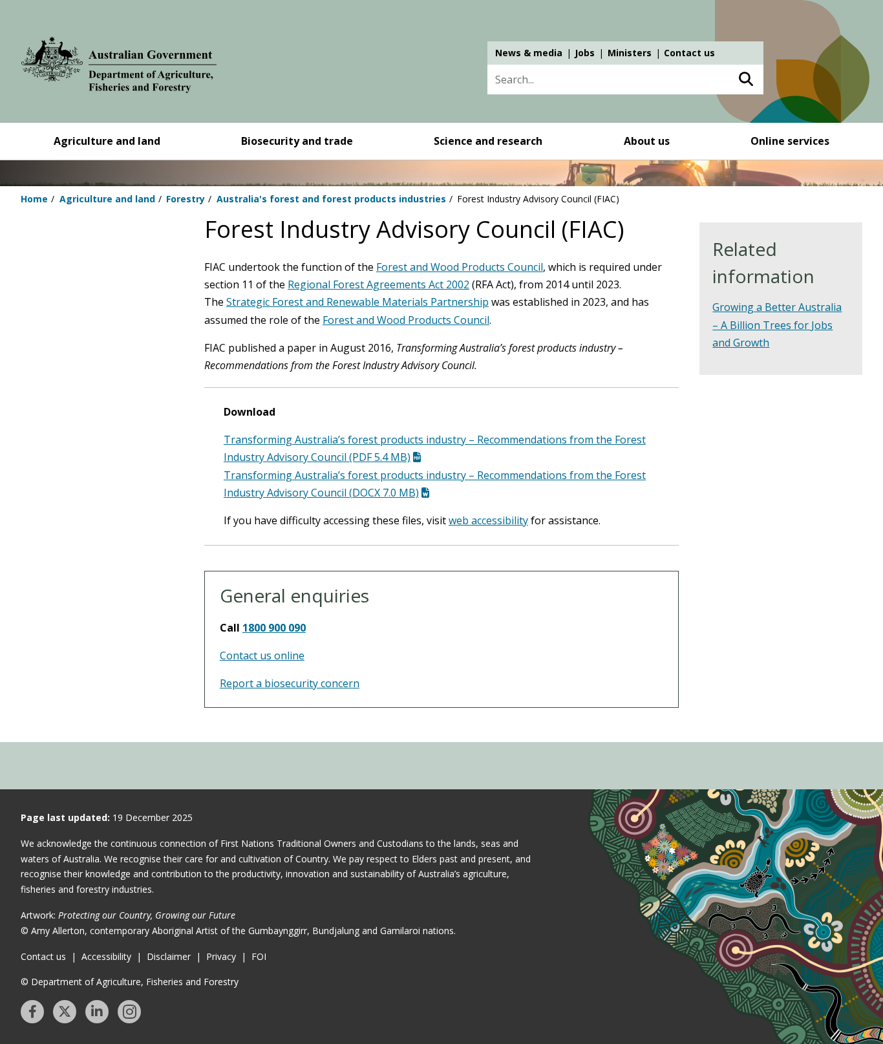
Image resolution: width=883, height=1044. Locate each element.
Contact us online (262, 655)
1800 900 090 (274, 628)
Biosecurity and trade (297, 141)
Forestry (185, 199)
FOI (258, 956)
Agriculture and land (107, 141)
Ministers (630, 53)
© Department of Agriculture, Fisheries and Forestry (130, 981)
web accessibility (488, 520)
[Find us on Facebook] (32, 1011)
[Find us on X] (64, 1011)
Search (745, 79)
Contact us (689, 53)
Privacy (221, 956)
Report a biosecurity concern (289, 683)
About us (647, 141)
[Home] (119, 67)
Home (34, 199)
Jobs (585, 53)
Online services (789, 141)
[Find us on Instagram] (129, 1011)
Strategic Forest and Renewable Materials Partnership (357, 302)
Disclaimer (169, 956)
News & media (528, 53)
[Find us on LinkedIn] (97, 1011)
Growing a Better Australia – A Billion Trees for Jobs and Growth (777, 324)
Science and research (488, 141)
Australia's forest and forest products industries (331, 199)
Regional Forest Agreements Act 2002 (378, 284)
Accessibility (106, 956)
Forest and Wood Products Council (459, 267)
